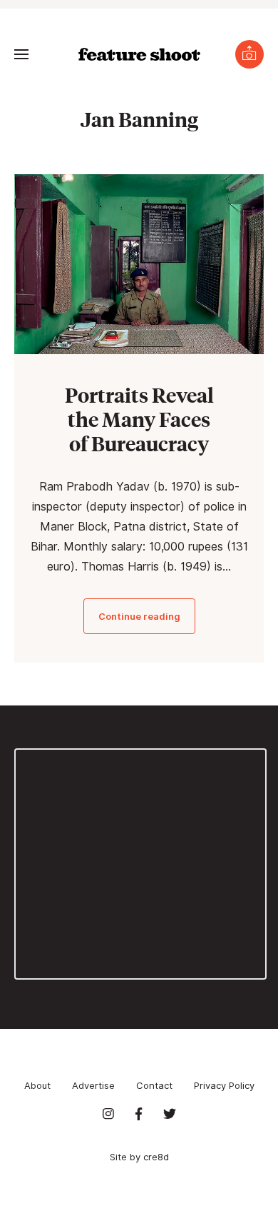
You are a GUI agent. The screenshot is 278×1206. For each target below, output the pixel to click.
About (37, 1085)
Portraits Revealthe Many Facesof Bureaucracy (139, 418)
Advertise (93, 1085)
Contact (154, 1085)
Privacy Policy (224, 1085)
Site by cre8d (139, 1156)
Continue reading (139, 616)
